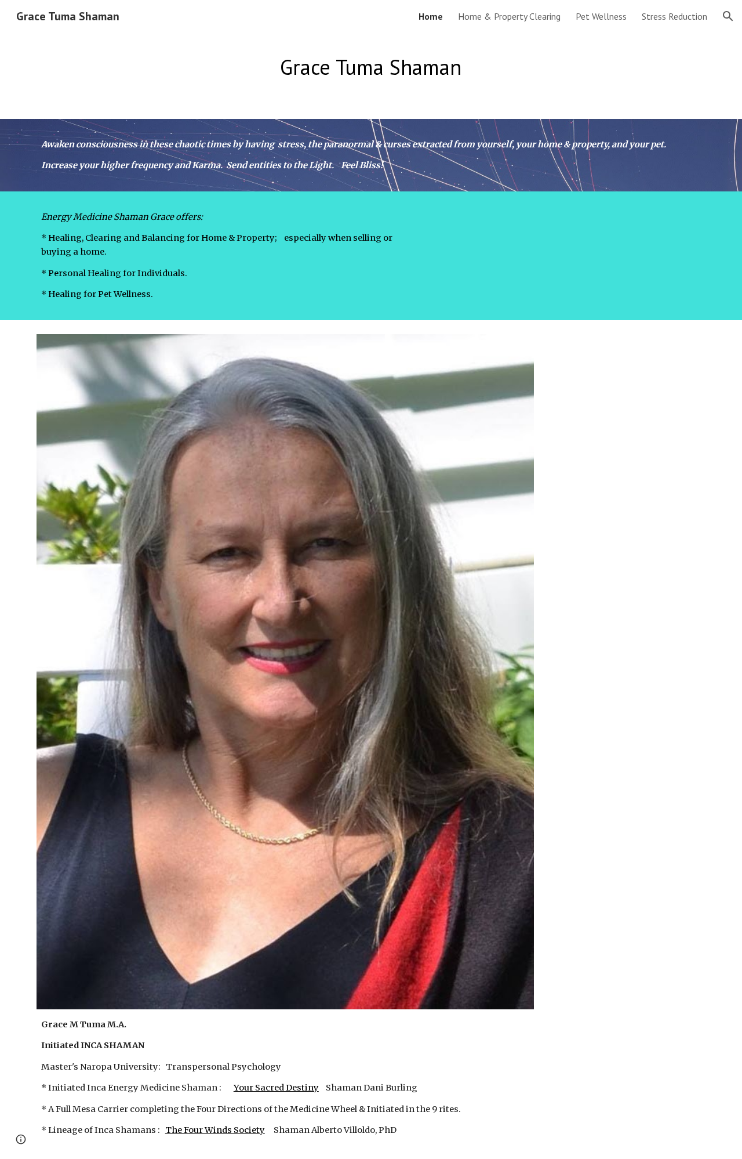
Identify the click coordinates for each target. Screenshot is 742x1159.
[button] (728, 16)
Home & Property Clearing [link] (509, 16)
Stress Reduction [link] (674, 16)
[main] (371, 67)
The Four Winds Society (215, 1130)
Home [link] (431, 16)
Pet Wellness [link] (601, 16)
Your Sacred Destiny (276, 1087)
